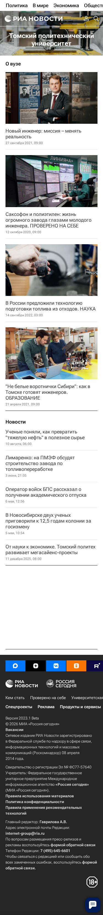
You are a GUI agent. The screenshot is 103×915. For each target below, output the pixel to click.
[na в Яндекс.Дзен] (36, 665)
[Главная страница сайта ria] (33, 18)
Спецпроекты (18, 706)
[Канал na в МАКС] (15, 665)
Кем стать (15, 697)
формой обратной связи (73, 845)
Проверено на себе (48, 697)
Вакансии (14, 729)
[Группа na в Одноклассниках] (76, 665)
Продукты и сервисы (80, 706)
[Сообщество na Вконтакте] (56, 665)
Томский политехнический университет (51, 39)
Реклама (46, 706)
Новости (15, 422)
